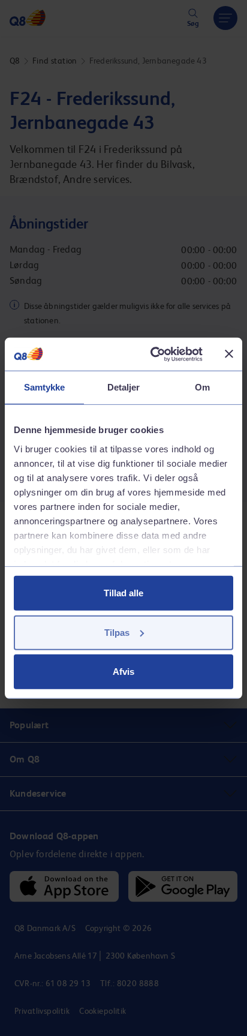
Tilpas (116, 632)
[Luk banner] (229, 354)
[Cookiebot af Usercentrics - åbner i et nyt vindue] (153, 354)
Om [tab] (202, 387)
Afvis (123, 671)
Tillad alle (123, 593)
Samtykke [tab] (44, 387)
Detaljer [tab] (123, 387)
